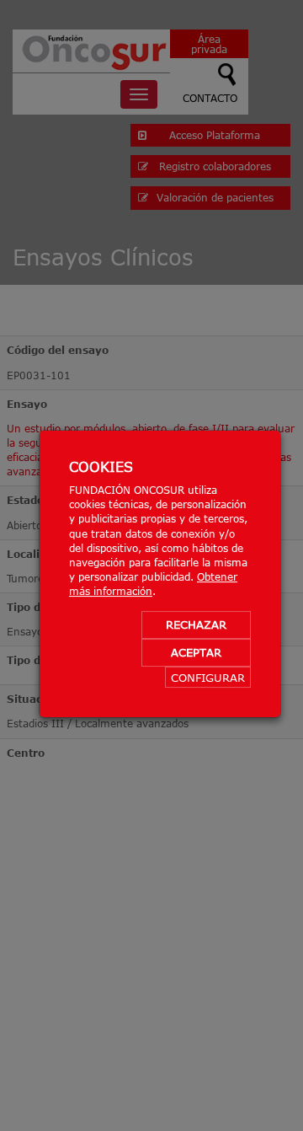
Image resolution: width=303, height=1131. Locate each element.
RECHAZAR (196, 624)
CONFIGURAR (208, 677)
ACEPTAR (196, 652)
